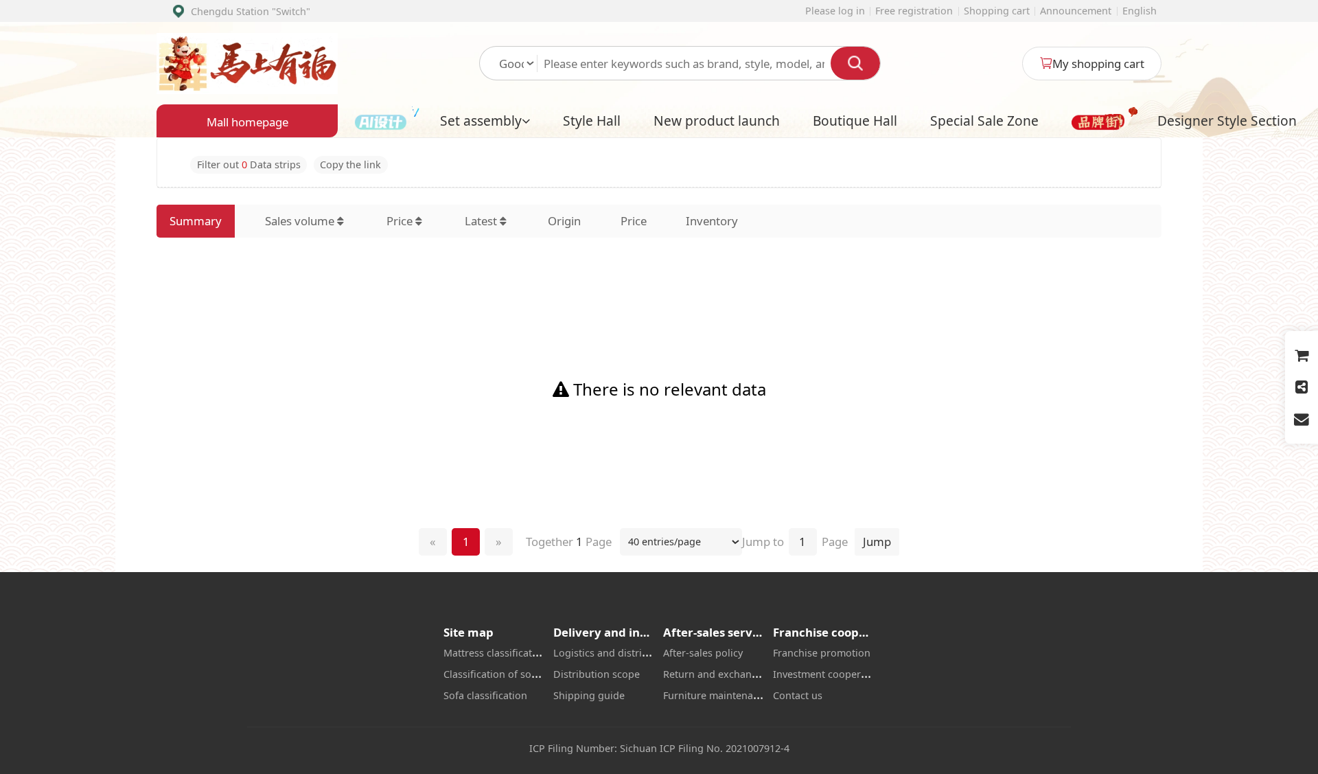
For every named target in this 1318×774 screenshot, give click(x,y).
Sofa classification (485, 695)
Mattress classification (495, 652)
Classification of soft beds (503, 674)
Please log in (835, 10)
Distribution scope (596, 674)
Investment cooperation (829, 674)
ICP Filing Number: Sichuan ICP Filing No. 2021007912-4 (659, 748)
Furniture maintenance (716, 695)
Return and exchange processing (740, 674)
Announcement (1075, 10)
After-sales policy (703, 652)
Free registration (914, 10)
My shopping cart (1098, 63)
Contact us (797, 695)
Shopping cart (997, 10)
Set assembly (481, 120)
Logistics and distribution (613, 652)
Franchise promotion (821, 652)
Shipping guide (589, 695)
